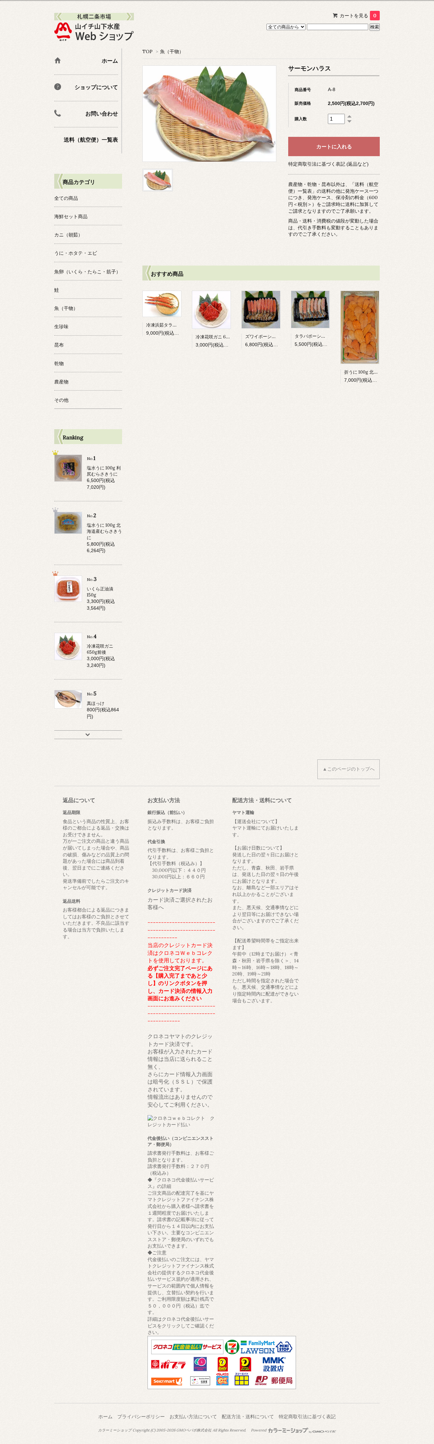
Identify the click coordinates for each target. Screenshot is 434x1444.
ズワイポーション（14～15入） (276, 336)
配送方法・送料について (248, 1417)
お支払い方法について (193, 1417)
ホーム (105, 1417)
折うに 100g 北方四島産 (367, 372)
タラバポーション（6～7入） (324, 336)
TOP (147, 51)
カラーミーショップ (115, 1430)
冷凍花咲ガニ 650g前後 (219, 337)
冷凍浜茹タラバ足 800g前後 (174, 325)
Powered (259, 1430)
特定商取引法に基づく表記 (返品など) (328, 164)
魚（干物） (172, 51)
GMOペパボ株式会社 (194, 1430)
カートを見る (358, 16)
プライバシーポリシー (141, 1417)
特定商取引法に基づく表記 (307, 1417)
